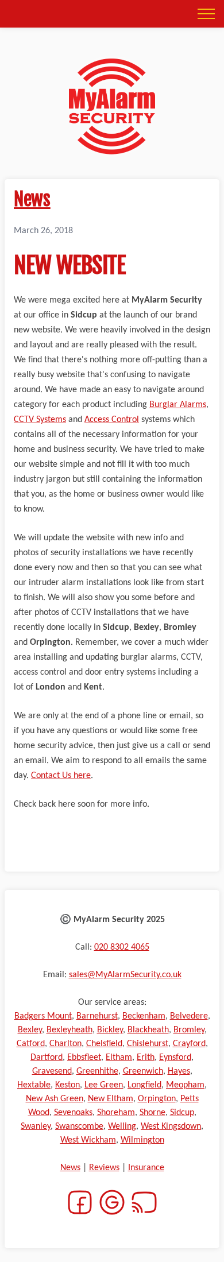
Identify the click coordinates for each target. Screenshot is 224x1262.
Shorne (152, 1112)
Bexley (30, 1030)
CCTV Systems (40, 419)
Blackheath (148, 1030)
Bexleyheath (69, 1030)
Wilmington (142, 1140)
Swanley (36, 1126)
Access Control (111, 419)
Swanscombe (79, 1126)
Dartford (46, 1057)
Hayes (179, 1071)
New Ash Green (54, 1099)
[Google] (112, 1209)
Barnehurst (97, 1016)
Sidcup (182, 1112)
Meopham (185, 1085)
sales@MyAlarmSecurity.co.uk (125, 975)
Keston (67, 1085)
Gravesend (52, 1071)
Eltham (119, 1057)
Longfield (144, 1085)
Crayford (189, 1043)
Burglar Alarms (177, 404)
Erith (146, 1057)
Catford (31, 1043)
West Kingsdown (171, 1126)
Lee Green (103, 1085)
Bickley (110, 1030)
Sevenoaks (73, 1112)
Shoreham (116, 1112)
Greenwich (143, 1071)
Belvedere (189, 1016)
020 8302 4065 (121, 947)
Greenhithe (97, 1071)
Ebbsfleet (84, 1057)
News (32, 199)
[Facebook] (80, 1209)
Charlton (65, 1043)
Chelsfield (104, 1043)
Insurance (146, 1167)
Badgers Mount (43, 1016)
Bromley (188, 1030)
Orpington (157, 1099)
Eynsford (175, 1057)
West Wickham (88, 1140)
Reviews (104, 1167)
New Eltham (110, 1099)
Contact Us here (61, 775)
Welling (122, 1126)
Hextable (34, 1085)
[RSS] (144, 1209)
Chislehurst (147, 1043)
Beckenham (143, 1016)
